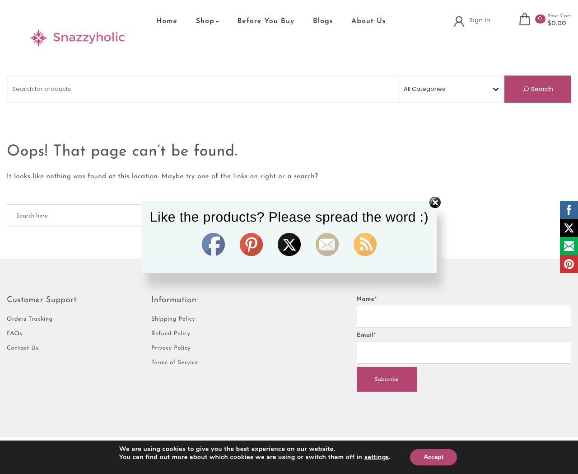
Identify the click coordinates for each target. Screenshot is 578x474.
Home (167, 21)
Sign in (479, 20)
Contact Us (22, 348)
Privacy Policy (171, 348)
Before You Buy (265, 21)
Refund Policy (170, 334)
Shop (205, 21)
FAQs (14, 334)
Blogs (323, 21)
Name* (367, 300)
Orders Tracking (30, 319)
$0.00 (556, 24)
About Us (368, 21)
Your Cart (559, 16)
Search (541, 89)
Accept (433, 457)
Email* (366, 336)
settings (376, 457)
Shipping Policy (173, 319)
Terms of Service (174, 363)
